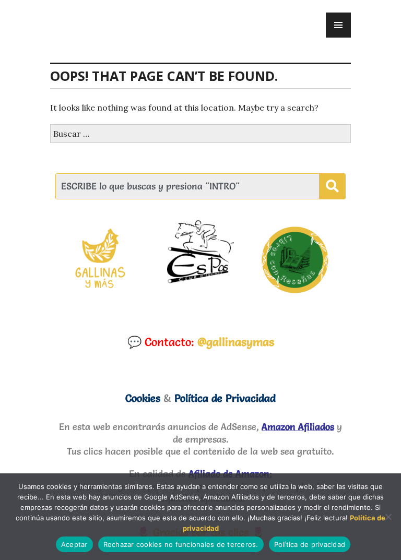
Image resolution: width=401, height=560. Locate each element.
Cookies (142, 398)
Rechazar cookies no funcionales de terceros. (180, 544)
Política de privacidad (310, 544)
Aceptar (74, 544)
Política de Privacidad (225, 398)
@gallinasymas (235, 342)
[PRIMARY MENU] (338, 25)
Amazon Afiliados (298, 427)
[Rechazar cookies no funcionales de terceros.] (388, 516)
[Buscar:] (200, 133)
